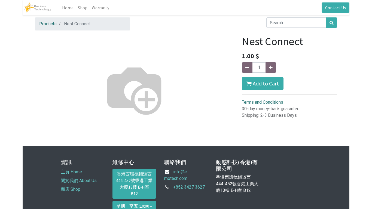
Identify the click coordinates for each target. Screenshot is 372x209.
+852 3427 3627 (189, 187)
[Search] (331, 22)
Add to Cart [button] (265, 83)
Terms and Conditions (262, 102)
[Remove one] (247, 67)
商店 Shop (70, 189)
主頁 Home (71, 171)
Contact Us (335, 7)
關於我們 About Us (79, 180)
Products (48, 23)
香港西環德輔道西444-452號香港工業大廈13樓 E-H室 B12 (134, 183)
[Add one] (271, 67)
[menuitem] (68, 7)
